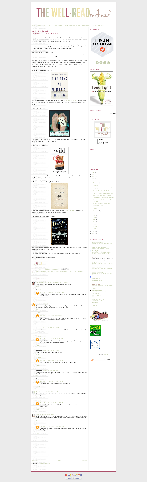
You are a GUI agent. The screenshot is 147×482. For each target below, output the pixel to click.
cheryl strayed (40, 271)
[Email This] (61, 269)
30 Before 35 (86, 25)
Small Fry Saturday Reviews (72, 25)
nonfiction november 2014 (70, 271)
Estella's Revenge (96, 295)
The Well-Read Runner (98, 25)
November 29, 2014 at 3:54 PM (50, 391)
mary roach (54, 271)
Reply (37, 286)
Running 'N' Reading (97, 272)
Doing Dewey (95, 302)
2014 (93, 181)
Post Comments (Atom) (44, 463)
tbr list (45, 273)
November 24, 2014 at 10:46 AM (51, 328)
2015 (93, 178)
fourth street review (97, 280)
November (96, 185)
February (95, 226)
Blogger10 (42, 292)
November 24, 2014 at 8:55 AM (60, 282)
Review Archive (58, 25)
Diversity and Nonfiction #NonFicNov (102, 195)
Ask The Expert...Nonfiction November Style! (104, 197)
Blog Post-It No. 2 (96, 278)
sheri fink (80, 271)
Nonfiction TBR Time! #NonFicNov (101, 191)
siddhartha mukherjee (38, 273)
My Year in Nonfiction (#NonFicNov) (101, 203)
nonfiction (60, 271)
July (94, 215)
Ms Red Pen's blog (69, 210)
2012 (93, 233)
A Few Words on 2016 (97, 300)
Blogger (106, 354)
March (95, 224)
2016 (93, 176)
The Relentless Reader (70, 100)
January (95, 228)
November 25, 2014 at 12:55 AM (51, 350)
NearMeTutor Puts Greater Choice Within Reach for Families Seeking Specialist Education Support (101, 254)
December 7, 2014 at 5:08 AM (47, 414)
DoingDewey (39, 391)
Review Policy (47, 25)
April (94, 222)
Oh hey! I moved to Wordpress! (99, 296)
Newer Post (35, 460)
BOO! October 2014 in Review (100, 205)
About (39, 25)
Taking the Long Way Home (99, 247)
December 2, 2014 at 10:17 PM (55, 403)
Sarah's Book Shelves (97, 242)
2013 (93, 231)
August (95, 213)
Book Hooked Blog (97, 290)
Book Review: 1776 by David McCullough (103, 193)
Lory (37, 304)
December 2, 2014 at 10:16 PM (55, 360)
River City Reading (97, 250)
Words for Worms (96, 262)
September (96, 210)
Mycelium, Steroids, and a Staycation (100, 248)
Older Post (84, 460)
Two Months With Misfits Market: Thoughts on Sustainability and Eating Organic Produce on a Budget (102, 287)
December (96, 183)
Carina (37, 414)
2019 (93, 172)
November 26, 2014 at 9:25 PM (50, 370)
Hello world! (94, 282)
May (94, 219)
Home (33, 25)
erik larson (47, 271)
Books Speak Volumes (98, 299)
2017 (93, 174)
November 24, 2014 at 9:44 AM (46, 304)
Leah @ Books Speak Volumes (44, 282)
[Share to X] (65, 269)
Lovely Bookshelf (96, 267)
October (95, 208)
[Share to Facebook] (66, 269)
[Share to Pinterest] (68, 269)
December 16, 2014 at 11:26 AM (56, 426)
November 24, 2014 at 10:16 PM (56, 315)
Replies (39, 289)
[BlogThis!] (63, 269)
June (94, 217)
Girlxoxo (94, 257)
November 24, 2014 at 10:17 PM (56, 292)
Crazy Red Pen (96, 284)
